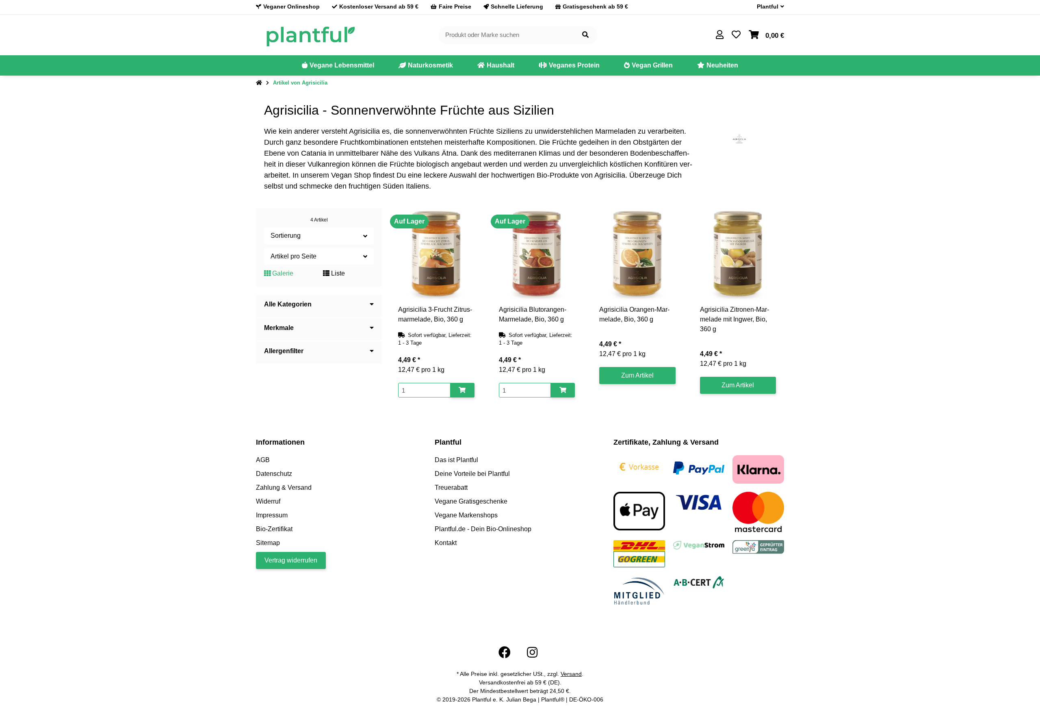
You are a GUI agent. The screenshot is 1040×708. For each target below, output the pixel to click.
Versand (571, 674)
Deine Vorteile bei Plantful (472, 473)
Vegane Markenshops (466, 515)
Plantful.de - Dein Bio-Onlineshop (483, 529)
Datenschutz (274, 473)
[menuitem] (338, 65)
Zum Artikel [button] (637, 375)
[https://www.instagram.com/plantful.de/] (532, 652)
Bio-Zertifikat (274, 529)
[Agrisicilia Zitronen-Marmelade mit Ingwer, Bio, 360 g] (738, 254)
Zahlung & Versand (284, 487)
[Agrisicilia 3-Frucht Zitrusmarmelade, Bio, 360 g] (436, 254)
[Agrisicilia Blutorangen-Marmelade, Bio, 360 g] (537, 254)
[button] (767, 6)
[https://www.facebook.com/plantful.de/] (504, 652)
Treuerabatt (451, 487)
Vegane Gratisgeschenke (471, 501)
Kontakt (446, 542)
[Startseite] (259, 83)
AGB (263, 459)
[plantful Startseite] (310, 34)
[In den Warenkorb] (462, 390)
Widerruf (268, 501)
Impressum (272, 515)
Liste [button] (337, 273)
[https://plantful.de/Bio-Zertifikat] (699, 581)
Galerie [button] (282, 273)
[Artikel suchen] (585, 35)
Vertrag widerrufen (290, 560)
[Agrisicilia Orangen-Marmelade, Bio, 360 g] (637, 254)
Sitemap (268, 542)
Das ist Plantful (456, 459)
